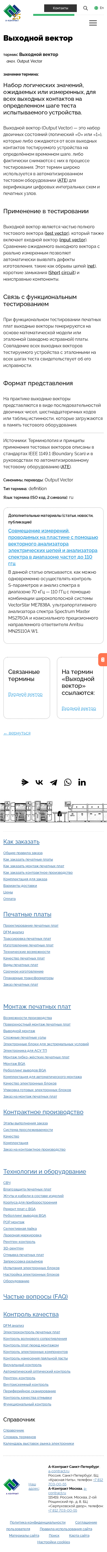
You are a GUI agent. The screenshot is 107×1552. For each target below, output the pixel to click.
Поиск (54, 1535)
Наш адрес (34, 1486)
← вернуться (16, 733)
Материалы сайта (24, 1535)
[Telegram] (53, 782)
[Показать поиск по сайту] (85, 8)
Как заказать (21, 841)
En (102, 8)
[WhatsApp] (67, 782)
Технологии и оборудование (44, 1171)
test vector (57, 233)
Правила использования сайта (66, 1529)
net (91, 266)
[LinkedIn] (82, 782)
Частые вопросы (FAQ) (35, 1296)
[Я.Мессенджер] (25, 782)
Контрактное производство (43, 1112)
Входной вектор (25, 694)
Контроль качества (31, 1314)
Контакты (60, 8)
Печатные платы (27, 914)
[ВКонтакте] (39, 782)
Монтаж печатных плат (37, 1006)
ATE (62, 180)
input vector (72, 239)
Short (54, 272)
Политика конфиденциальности (38, 1522)
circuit (68, 272)
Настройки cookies (53, 1542)
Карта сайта (79, 1535)
